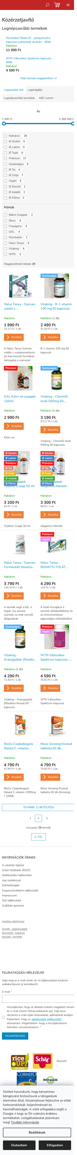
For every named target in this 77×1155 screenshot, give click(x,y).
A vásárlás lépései (13, 865)
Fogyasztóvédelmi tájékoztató (20, 890)
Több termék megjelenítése (36, 78)
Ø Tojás (16, 153)
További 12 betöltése (38, 807)
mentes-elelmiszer (13, 921)
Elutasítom (19, 1145)
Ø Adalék (17, 192)
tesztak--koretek (12, 937)
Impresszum (9, 895)
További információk (25, 1122)
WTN (15, 254)
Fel (40, 837)
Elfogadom (55, 1145)
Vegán (15, 181)
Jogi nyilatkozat (11, 880)
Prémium (17, 158)
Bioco (15, 220)
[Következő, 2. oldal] (38, 818)
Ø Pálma (16, 198)
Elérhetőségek (10, 885)
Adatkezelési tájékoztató (17, 875)
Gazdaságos (18, 164)
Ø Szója (16, 175)
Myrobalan (18, 237)
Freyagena (18, 226)
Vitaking (16, 248)
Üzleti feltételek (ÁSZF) (16, 870)
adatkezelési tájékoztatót (46, 1019)
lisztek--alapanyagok (14, 929)
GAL (14, 232)
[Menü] (68, 5)
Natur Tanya (19, 243)
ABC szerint (46, 98)
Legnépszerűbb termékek (19, 98)
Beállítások (37, 1132)
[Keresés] (47, 5)
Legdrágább (35, 90)
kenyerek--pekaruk (13, 933)
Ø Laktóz (17, 147)
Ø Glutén (17, 141)
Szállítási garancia (13, 905)
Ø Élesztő (17, 186)
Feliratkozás (15, 1036)
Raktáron (18, 136)
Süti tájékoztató (11, 900)
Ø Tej (14, 170)
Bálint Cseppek (21, 215)
